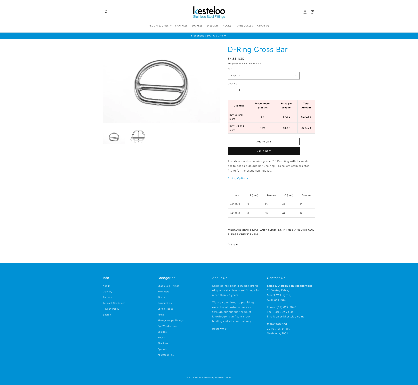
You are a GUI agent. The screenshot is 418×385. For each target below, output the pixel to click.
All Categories (166, 354)
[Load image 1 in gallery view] (114, 137)
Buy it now (264, 150)
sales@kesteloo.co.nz (290, 316)
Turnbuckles (165, 303)
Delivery (107, 291)
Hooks (161, 337)
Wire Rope (163, 291)
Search (107, 314)
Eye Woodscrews (167, 326)
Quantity (232, 83)
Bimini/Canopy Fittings (171, 320)
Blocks (161, 297)
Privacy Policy (111, 308)
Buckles (162, 331)
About (106, 285)
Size (230, 69)
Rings (161, 314)
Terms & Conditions (114, 303)
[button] (106, 12)
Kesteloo (199, 377)
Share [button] (234, 244)
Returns (107, 297)
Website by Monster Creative (218, 377)
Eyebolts (163, 349)
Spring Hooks (165, 308)
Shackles (163, 343)
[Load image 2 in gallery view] (138, 137)
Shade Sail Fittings (168, 285)
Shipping (232, 63)
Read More (219, 328)
